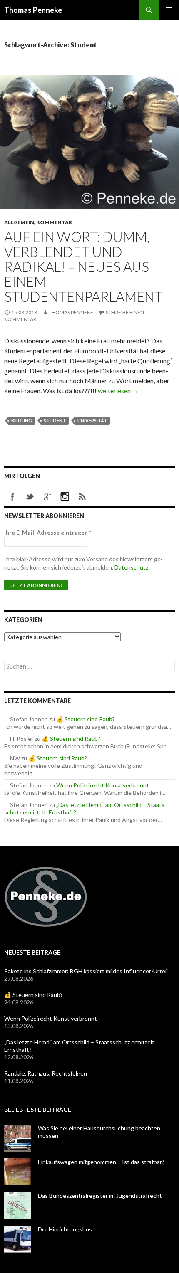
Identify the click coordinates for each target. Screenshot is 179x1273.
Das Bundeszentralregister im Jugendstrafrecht (100, 1195)
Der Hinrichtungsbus (65, 1229)
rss (82, 496)
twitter (30, 496)
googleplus (47, 496)
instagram (65, 496)
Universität (92, 420)
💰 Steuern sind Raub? (85, 719)
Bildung (21, 420)
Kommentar (54, 222)
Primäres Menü (169, 10)
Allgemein (19, 222)
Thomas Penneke (33, 10)
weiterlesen (118, 391)
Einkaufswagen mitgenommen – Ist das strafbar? (101, 1161)
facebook (12, 496)
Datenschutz (131, 567)
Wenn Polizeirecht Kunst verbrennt (102, 785)
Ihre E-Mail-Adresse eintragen (47, 532)
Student (55, 420)
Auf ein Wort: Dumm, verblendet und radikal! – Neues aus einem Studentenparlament (83, 266)
